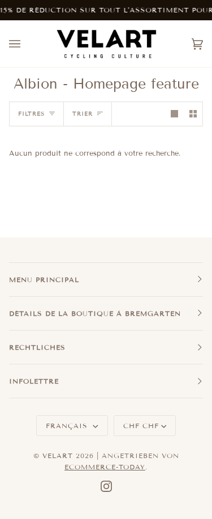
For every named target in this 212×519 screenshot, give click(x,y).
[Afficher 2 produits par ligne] (193, 113)
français (68, 425)
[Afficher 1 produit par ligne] (174, 113)
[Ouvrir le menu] (26, 43)
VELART (57, 455)
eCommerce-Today (104, 467)
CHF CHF (141, 425)
